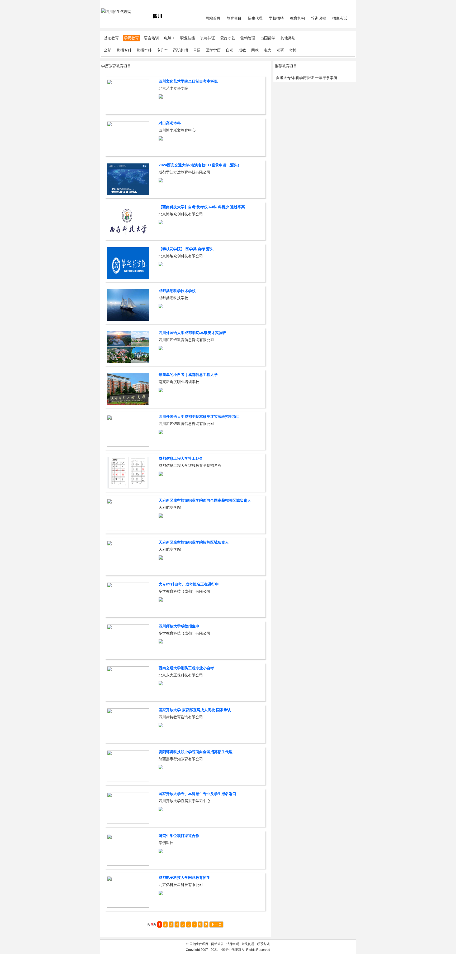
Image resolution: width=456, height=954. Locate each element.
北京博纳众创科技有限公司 (181, 214)
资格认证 (207, 38)
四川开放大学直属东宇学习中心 (184, 801)
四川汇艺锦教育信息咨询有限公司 (186, 340)
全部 (107, 50)
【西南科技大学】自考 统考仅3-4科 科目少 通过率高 (202, 207)
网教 (255, 50)
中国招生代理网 (197, 944)
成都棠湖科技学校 (173, 298)
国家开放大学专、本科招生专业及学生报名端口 (197, 794)
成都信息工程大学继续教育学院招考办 (190, 465)
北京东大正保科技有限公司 (181, 675)
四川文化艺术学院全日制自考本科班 (188, 81)
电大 (267, 50)
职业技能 (187, 38)
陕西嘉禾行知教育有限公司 (181, 759)
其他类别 (288, 38)
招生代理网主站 (112, 4)
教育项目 (234, 18)
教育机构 (297, 18)
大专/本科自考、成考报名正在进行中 (189, 584)
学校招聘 (276, 18)
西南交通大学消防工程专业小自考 (186, 668)
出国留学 (267, 38)
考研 (280, 50)
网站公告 (217, 944)
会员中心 (335, 4)
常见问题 (248, 944)
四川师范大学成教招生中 (179, 626)
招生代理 (255, 18)
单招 (197, 50)
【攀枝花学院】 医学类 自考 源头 (186, 249)
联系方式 (263, 944)
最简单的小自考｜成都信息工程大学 (188, 374)
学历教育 (131, 38)
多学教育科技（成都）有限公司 (184, 591)
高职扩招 (180, 50)
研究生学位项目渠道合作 (179, 836)
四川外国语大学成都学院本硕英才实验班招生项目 (199, 416)
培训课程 (318, 18)
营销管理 (247, 38)
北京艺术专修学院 (173, 88)
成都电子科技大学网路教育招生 (184, 877)
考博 (293, 50)
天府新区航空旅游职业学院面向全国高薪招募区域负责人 (205, 500)
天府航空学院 (170, 507)
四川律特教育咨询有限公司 (181, 717)
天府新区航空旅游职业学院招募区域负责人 (194, 542)
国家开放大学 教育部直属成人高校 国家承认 (195, 710)
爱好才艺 (227, 38)
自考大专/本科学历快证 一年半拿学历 (306, 78)
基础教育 (111, 38)
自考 (229, 50)
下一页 (216, 924)
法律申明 (232, 944)
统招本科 (144, 50)
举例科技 (166, 843)
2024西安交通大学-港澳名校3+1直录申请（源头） (200, 165)
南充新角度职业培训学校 (179, 382)
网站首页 (213, 18)
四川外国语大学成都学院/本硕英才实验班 (192, 333)
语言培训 (151, 38)
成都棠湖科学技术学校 (177, 291)
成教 (242, 50)
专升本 (162, 50)
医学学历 (213, 50)
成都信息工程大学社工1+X (180, 458)
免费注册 (348, 4)
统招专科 (124, 50)
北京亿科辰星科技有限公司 (181, 885)
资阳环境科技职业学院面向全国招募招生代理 (195, 752)
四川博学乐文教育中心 (177, 130)
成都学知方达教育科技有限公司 (184, 172)
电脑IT (169, 38)
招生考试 (339, 18)
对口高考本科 (170, 123)
